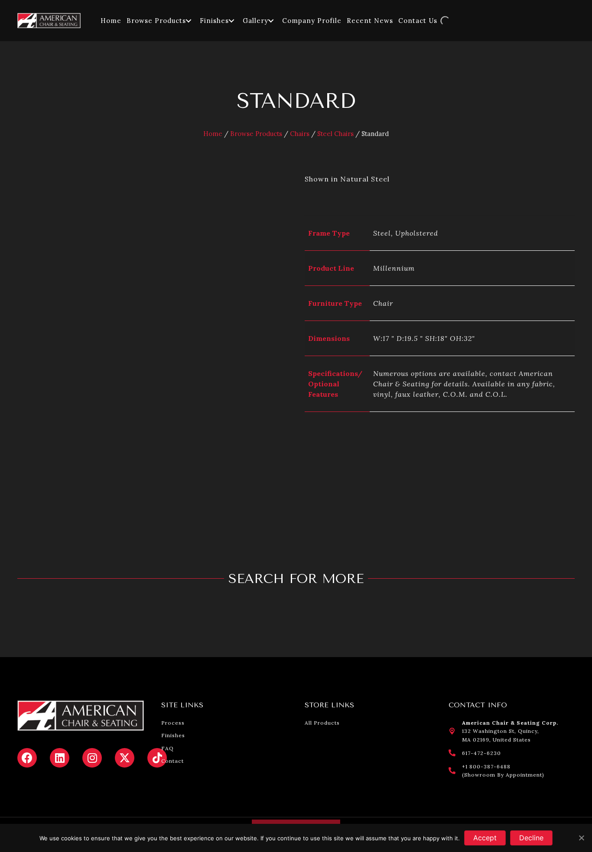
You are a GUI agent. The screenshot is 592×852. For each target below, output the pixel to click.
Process (173, 722)
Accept (485, 837)
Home (212, 134)
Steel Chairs (335, 134)
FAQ (167, 748)
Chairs (299, 134)
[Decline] (581, 837)
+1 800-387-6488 (486, 766)
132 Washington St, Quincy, (500, 731)
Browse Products (256, 134)
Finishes (173, 735)
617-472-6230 (481, 753)
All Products (322, 722)
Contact (172, 761)
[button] (188, 20)
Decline (531, 837)
